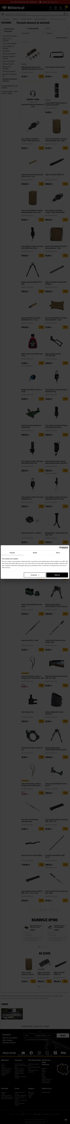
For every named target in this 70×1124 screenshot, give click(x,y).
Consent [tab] (12, 552)
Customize (34, 575)
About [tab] (58, 552)
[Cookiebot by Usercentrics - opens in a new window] (60, 547)
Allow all (57, 575)
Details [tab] (35, 552)
